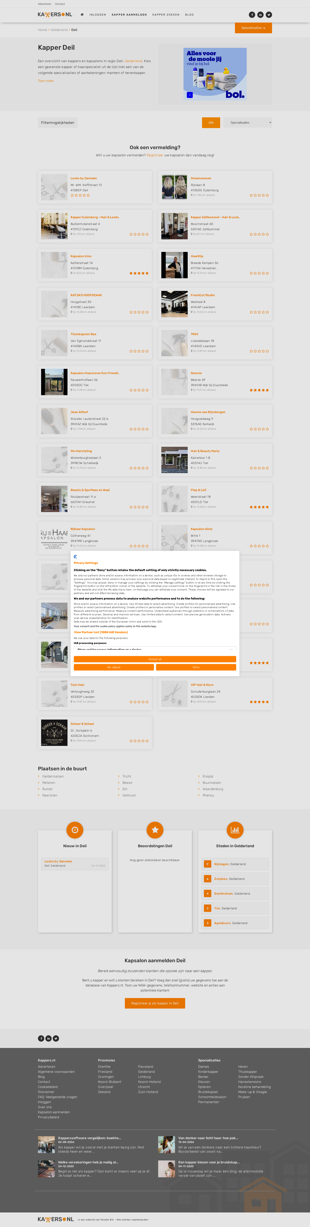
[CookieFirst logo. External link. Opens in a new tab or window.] (75, 557)
